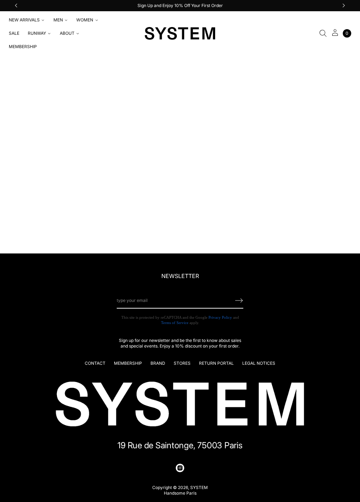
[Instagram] (180, 468)
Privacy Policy (220, 317)
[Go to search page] (323, 33)
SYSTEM (199, 487)
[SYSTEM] (180, 33)
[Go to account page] (335, 35)
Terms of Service (174, 323)
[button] (323, 33)
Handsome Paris (180, 493)
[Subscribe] (239, 300)
